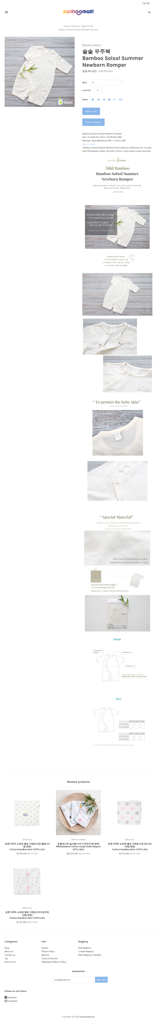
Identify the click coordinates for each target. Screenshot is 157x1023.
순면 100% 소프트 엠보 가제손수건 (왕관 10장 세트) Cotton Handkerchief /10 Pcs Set (27, 846)
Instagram (12, 1001)
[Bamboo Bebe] (91, 45)
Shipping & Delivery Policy (54, 961)
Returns (45, 955)
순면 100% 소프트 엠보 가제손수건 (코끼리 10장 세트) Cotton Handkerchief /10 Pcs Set (27, 915)
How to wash (88, 144)
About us (9, 951)
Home (67, 26)
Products (75, 26)
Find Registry (84, 948)
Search (45, 948)
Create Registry (86, 951)
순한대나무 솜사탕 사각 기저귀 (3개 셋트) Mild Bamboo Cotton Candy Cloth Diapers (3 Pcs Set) (78, 846)
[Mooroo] (27, 839)
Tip (6, 958)
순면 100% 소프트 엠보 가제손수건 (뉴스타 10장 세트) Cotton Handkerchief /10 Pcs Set (130, 846)
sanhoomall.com (87, 1016)
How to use (10, 961)
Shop (7, 948)
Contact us (10, 955)
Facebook (12, 997)
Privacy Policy (48, 951)
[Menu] (6, 12)
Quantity (86, 90)
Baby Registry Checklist (89, 955)
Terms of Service (50, 958)
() (145, 3)
